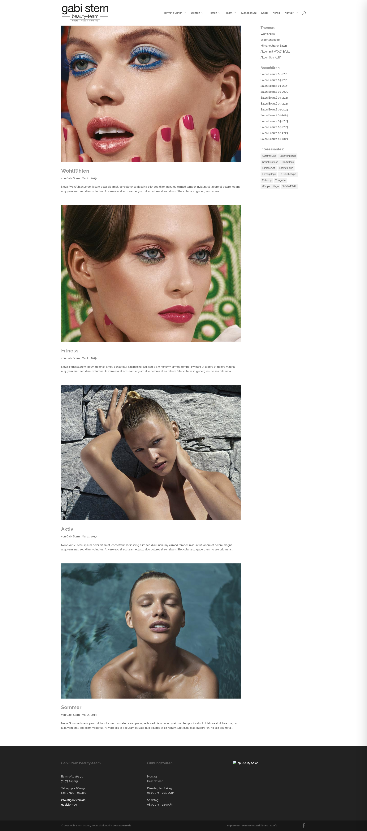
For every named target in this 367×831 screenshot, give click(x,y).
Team (229, 12)
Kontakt (289, 12)
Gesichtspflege (270, 162)
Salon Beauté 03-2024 (274, 103)
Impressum (233, 825)
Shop (264, 12)
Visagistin (280, 180)
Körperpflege (269, 174)
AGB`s (273, 825)
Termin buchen (173, 12)
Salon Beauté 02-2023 (274, 133)
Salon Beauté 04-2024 (274, 97)
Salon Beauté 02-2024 (274, 109)
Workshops (268, 33)
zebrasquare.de (122, 825)
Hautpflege (288, 162)
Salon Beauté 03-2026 (274, 80)
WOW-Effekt (289, 186)
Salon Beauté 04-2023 (274, 127)
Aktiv (67, 529)
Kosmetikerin (286, 168)
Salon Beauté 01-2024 (274, 115)
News (276, 12)
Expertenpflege (270, 39)
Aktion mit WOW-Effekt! (276, 51)
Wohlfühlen (75, 171)
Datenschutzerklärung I (256, 825)
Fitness (69, 351)
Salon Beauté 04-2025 (274, 85)
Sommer (71, 707)
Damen (195, 12)
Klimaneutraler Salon (274, 45)
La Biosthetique (288, 174)
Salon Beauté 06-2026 (274, 74)
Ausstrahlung (269, 156)
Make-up (266, 180)
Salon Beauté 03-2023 (274, 121)
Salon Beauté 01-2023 (274, 138)
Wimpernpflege (270, 186)
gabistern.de (69, 804)
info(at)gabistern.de (73, 800)
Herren (213, 12)
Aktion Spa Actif (271, 57)
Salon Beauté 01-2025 (274, 91)
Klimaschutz (249, 12)
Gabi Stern (73, 178)
